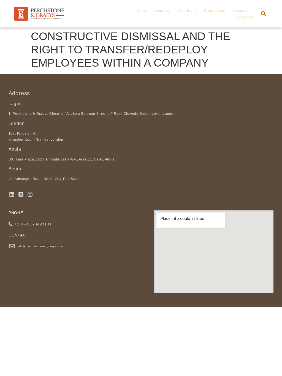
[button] (263, 13)
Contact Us (244, 17)
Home (140, 10)
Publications (214, 10)
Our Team (187, 10)
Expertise (241, 10)
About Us (162, 10)
